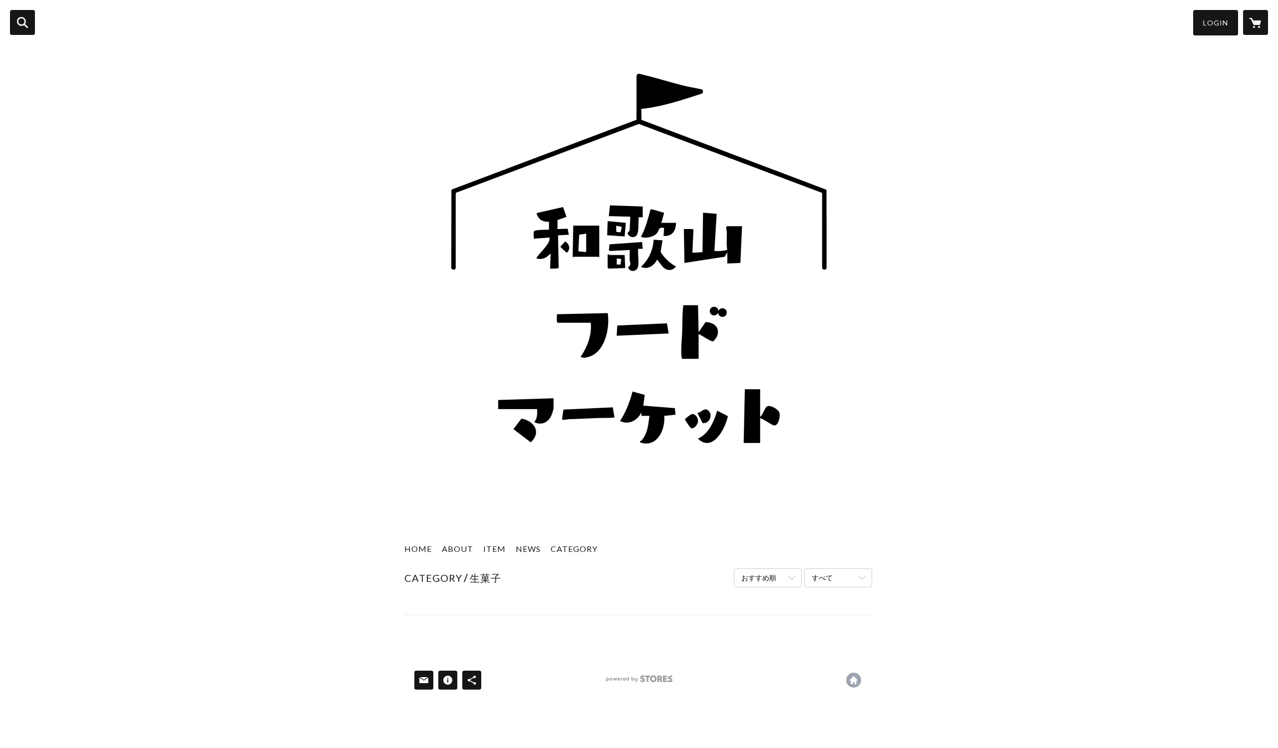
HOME (418, 548)
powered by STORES (639, 682)
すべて (822, 577)
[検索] (22, 22)
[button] (1215, 22)
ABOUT (457, 548)
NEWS (528, 548)
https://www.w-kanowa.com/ (853, 680)
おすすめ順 (758, 577)
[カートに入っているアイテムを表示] (1255, 22)
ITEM (494, 548)
